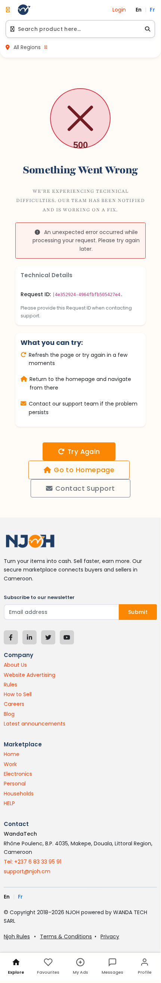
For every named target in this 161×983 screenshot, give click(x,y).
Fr (152, 9)
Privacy (109, 936)
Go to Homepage (84, 469)
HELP (9, 803)
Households (19, 793)
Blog (9, 714)
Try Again (84, 451)
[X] (48, 637)
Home (11, 754)
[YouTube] (67, 637)
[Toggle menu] (8, 10)
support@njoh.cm (27, 871)
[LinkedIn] (29, 637)
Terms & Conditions (66, 936)
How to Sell (18, 694)
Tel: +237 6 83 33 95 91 (32, 861)
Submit (138, 612)
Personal (15, 783)
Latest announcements (34, 723)
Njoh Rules (17, 936)
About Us (15, 665)
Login (119, 9)
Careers (14, 704)
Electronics (18, 774)
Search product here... (49, 29)
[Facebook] (11, 637)
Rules (10, 684)
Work (10, 764)
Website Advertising (29, 675)
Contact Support (85, 488)
